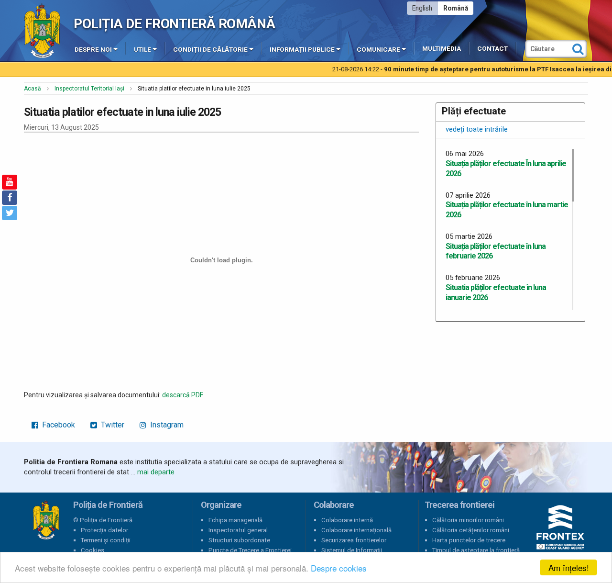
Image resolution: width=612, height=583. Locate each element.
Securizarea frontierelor (353, 540)
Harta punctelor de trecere (468, 540)
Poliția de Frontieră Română (174, 24)
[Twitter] (9, 213)
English (422, 8)
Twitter (111, 424)
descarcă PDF (182, 395)
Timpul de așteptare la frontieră (476, 550)
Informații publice (302, 49)
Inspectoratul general (238, 530)
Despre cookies (339, 568)
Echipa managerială (235, 520)
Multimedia (441, 48)
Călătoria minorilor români (468, 520)
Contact (492, 48)
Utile (142, 49)
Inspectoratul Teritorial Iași (89, 88)
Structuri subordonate (239, 540)
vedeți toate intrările (477, 129)
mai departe (156, 472)
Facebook (57, 424)
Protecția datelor (104, 530)
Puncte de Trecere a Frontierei (250, 550)
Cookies (92, 550)
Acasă (32, 88)
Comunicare (378, 49)
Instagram (166, 424)
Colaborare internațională (356, 530)
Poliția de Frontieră (46, 520)
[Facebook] (9, 198)
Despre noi (93, 49)
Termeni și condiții (106, 540)
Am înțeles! (568, 567)
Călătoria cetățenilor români (470, 530)
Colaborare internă (347, 520)
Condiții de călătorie (210, 49)
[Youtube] (9, 182)
